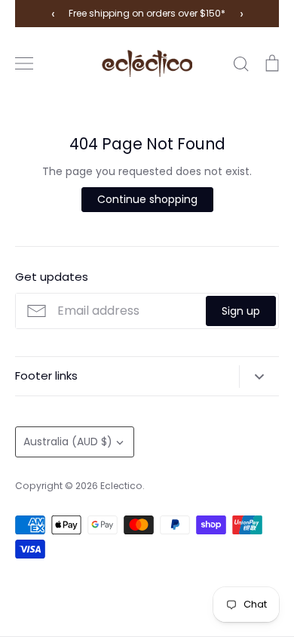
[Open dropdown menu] (259, 376)
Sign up (241, 310)
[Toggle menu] (24, 63)
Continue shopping (147, 199)
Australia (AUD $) (67, 441)
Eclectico (121, 485)
